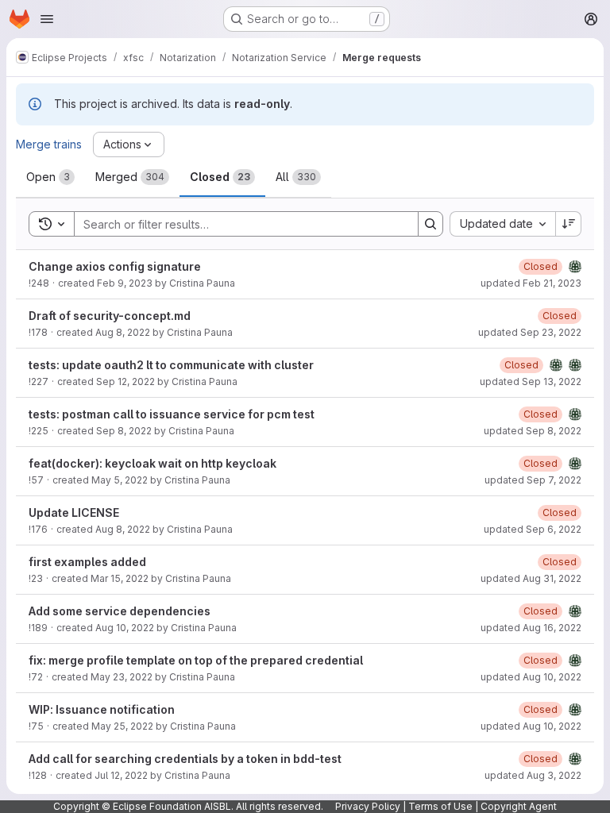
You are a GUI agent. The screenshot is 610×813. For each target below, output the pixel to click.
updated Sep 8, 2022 (532, 431)
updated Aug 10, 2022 (531, 677)
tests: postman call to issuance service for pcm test (172, 414)
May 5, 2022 (119, 480)
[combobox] (502, 224)
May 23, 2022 (121, 677)
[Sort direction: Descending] (568, 224)
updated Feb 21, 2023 (531, 283)
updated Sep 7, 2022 (533, 480)
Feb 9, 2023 (124, 283)
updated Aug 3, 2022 (533, 775)
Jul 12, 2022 (121, 775)
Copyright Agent (519, 806)
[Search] (430, 224)
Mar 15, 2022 (120, 578)
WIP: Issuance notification (102, 709)
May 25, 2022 (122, 726)
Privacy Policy (367, 806)
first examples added (87, 561)
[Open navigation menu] (47, 19)
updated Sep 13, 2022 (530, 381)
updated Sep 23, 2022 (529, 332)
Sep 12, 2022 (125, 381)
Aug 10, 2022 (124, 628)
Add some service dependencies (119, 611)
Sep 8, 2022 (124, 431)
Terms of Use (440, 806)
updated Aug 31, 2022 (531, 578)
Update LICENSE (74, 512)
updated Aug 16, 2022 (531, 628)
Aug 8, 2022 (122, 332)
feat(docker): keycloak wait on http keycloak (152, 463)
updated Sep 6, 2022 (532, 529)
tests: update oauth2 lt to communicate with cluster (171, 365)
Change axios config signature (115, 266)
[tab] (50, 177)
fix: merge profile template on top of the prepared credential (196, 660)
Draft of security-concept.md (110, 315)
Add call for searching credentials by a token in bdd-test (185, 758)
